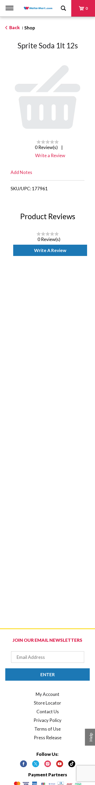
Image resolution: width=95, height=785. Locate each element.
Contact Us (47, 711)
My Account (47, 694)
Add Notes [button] (21, 172)
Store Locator (47, 703)
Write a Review (50, 250)
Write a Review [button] (50, 155)
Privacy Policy (47, 720)
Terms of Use (47, 729)
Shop (29, 27)
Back (14, 27)
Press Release (47, 737)
